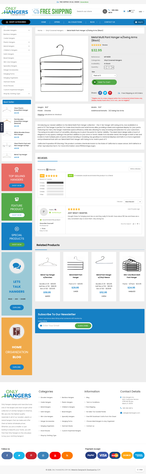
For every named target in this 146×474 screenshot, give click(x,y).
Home (40, 30)
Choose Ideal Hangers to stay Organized (100, 421)
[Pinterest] (110, 93)
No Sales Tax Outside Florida (96, 412)
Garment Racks (9, 82)
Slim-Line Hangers (10, 62)
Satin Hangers (9, 54)
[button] (99, 45)
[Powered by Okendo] (47, 169)
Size (93, 72)
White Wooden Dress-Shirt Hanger (22, 133)
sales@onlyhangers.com (131, 413)
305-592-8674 (128, 408)
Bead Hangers (9, 58)
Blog (87, 397)
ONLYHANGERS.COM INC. (61, 470)
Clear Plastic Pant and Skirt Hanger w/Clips (22, 144)
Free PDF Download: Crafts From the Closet (101, 416)
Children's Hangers (10, 50)
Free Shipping (90, 407)
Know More (84, 2)
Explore (17, 307)
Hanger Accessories (11, 70)
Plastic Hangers (9, 42)
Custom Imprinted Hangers (14, 90)
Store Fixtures (9, 86)
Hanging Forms (9, 74)
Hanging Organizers (11, 78)
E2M (98, 470)
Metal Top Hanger (20, 155)
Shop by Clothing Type (12, 94)
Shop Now (17, 185)
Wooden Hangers (10, 30)
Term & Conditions (93, 402)
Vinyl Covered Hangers (54, 30)
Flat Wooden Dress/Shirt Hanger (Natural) (21, 121)
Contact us (90, 426)
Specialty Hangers (10, 66)
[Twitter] (105, 93)
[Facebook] (100, 93)
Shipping (41, 114)
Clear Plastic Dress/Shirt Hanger (21, 109)
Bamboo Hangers (10, 34)
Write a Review (135, 169)
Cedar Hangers (9, 38)
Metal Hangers (9, 46)
